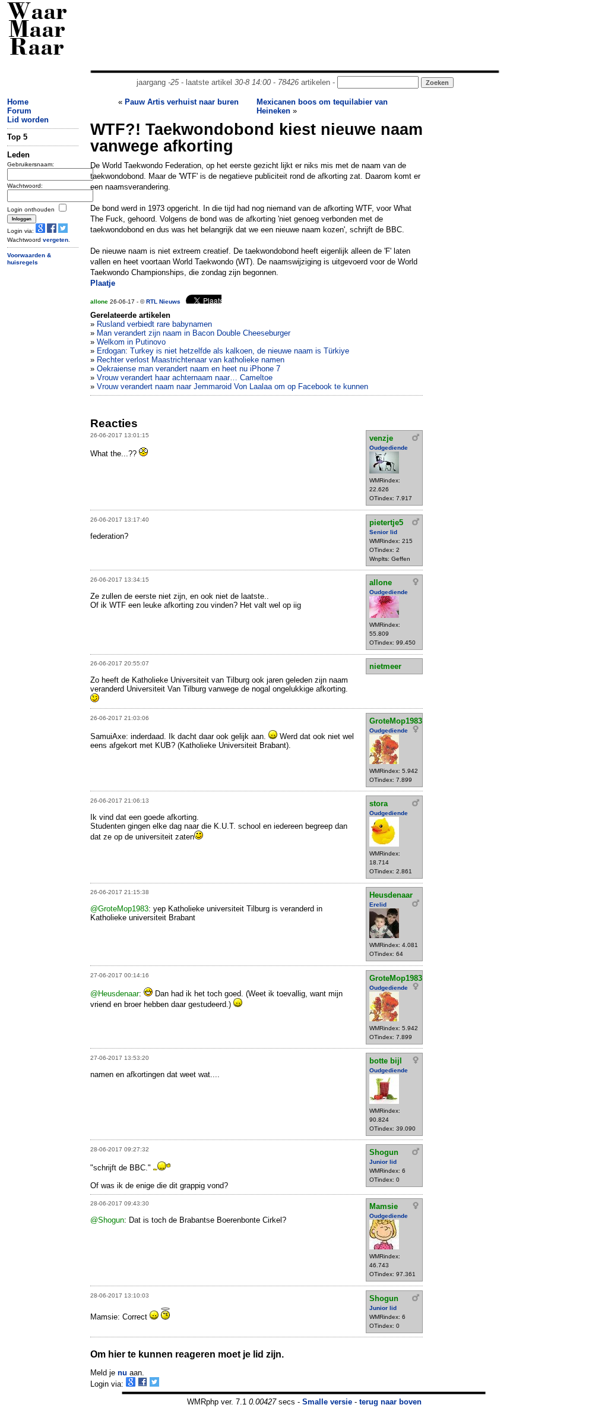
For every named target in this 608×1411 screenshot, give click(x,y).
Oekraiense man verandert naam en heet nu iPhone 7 (188, 368)
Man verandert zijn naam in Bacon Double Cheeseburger (193, 333)
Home (17, 101)
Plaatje (102, 283)
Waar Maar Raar (37, 31)
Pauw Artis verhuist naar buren (182, 101)
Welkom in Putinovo (131, 341)
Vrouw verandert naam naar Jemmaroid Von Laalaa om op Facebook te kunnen (232, 386)
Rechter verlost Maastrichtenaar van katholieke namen (190, 359)
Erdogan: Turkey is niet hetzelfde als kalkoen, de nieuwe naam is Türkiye (223, 350)
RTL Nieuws (163, 301)
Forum (19, 110)
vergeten (55, 239)
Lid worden (28, 119)
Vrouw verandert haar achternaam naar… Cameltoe (185, 377)
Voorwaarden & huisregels (29, 259)
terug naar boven (390, 1401)
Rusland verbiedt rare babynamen (154, 324)
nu (122, 1372)
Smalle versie (327, 1401)
